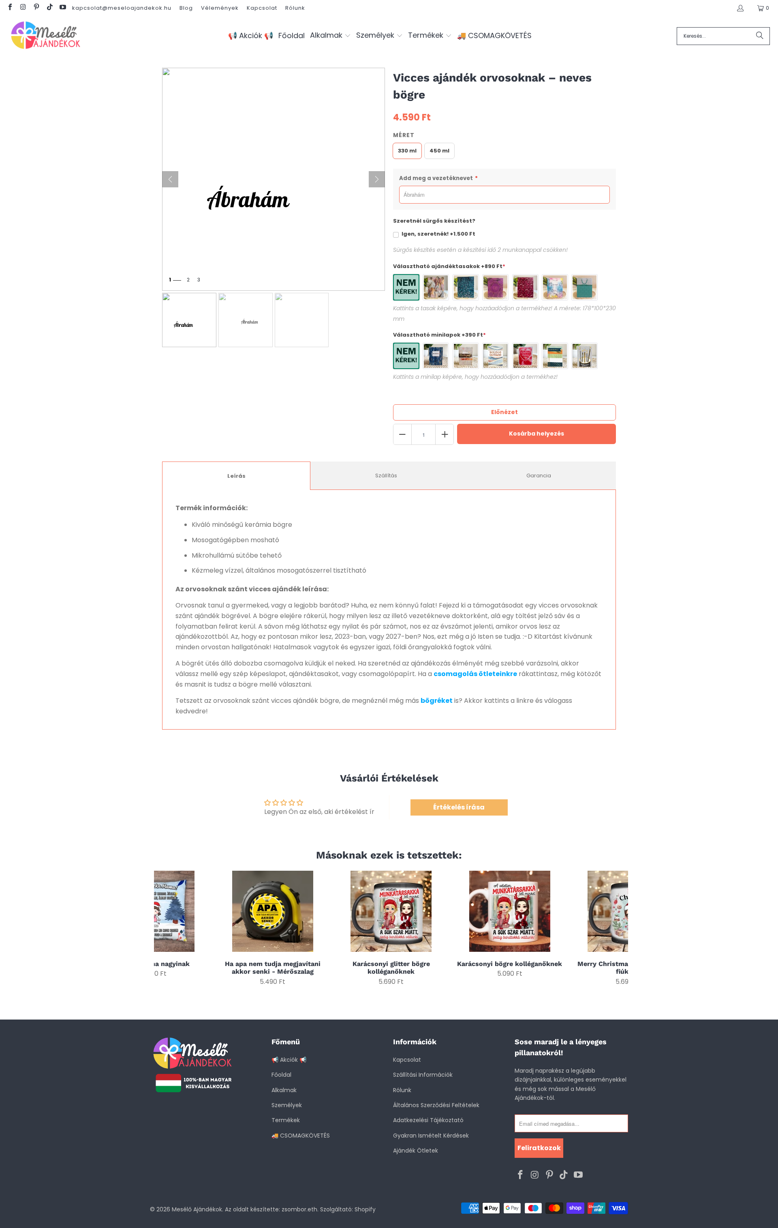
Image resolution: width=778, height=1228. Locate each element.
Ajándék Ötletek (415, 1150)
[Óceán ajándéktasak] (466, 287)
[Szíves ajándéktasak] (525, 287)
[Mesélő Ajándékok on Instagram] (22, 8)
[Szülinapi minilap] (495, 356)
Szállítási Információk (423, 1075)
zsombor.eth (299, 1209)
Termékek (285, 1120)
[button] (330, 36)
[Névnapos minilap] (466, 356)
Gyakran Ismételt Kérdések (431, 1135)
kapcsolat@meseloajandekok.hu (121, 8)
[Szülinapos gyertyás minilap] (584, 356)
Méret (404, 135)
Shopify (365, 1209)
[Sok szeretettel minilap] (436, 356)
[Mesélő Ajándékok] (45, 36)
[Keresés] (760, 36)
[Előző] (170, 179)
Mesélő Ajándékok (197, 1209)
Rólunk (295, 8)
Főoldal (281, 1075)
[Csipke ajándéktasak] (584, 287)
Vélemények (220, 8)
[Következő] (377, 179)
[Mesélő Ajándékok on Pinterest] (36, 8)
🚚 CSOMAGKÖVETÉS (300, 1135)
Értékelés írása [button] (459, 807)
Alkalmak (284, 1090)
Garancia (538, 475)
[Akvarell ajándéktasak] (555, 287)
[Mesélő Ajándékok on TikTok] (49, 8)
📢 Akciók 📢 (288, 1060)
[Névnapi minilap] (555, 356)
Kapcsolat (262, 8)
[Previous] (165, 928)
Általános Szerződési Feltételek (436, 1105)
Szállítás (386, 475)
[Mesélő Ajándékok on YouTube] (62, 8)
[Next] (617, 928)
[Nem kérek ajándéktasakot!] (406, 287)
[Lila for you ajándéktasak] (495, 287)
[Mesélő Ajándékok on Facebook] (9, 8)
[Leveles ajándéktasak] (436, 287)
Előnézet (504, 412)
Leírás (236, 476)
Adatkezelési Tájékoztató (428, 1120)
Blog (186, 8)
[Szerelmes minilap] (525, 356)
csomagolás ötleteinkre (475, 673)
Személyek (286, 1105)
